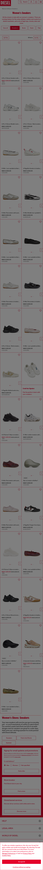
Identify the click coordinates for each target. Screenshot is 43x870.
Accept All (21, 862)
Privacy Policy (27, 853)
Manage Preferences (8, 853)
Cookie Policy (6, 855)
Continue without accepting (21, 867)
